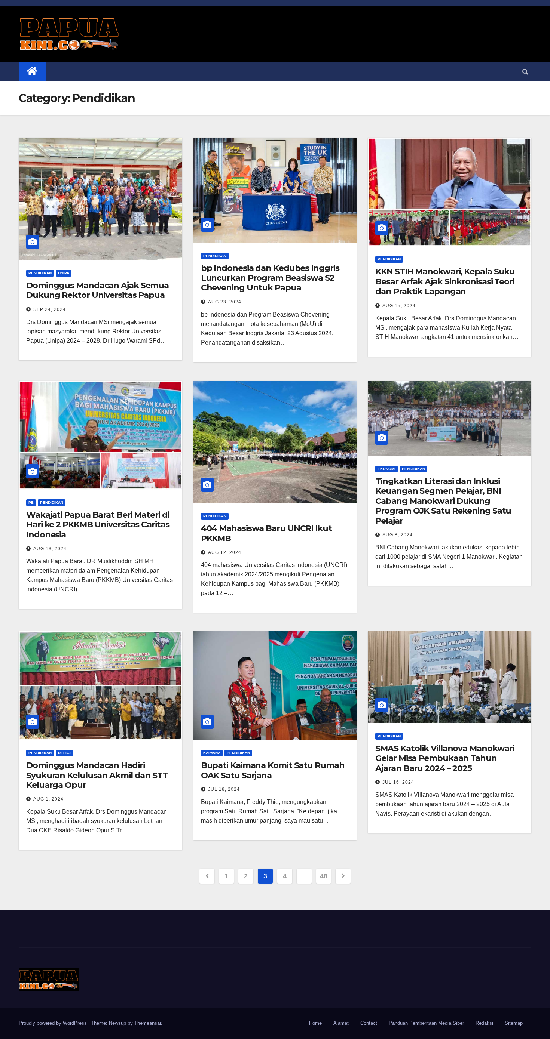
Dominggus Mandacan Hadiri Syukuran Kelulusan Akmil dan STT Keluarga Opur (97, 775)
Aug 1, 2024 (48, 799)
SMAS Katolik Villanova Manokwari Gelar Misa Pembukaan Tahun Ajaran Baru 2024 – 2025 (444, 758)
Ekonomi (386, 469)
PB (31, 502)
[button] (525, 72)
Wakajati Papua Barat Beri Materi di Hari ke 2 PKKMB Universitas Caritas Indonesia (97, 525)
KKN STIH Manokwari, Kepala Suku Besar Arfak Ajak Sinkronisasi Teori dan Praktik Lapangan (445, 281)
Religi (64, 753)
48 (323, 876)
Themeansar (147, 1023)
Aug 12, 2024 (224, 552)
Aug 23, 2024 (224, 302)
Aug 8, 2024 (397, 534)
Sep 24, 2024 (49, 309)
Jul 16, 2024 (398, 782)
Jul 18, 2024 (224, 789)
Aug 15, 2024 (399, 305)
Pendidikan (40, 273)
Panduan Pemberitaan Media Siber (426, 1023)
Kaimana (211, 753)
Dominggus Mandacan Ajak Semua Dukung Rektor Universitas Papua (97, 290)
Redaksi (484, 1023)
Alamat (341, 1023)
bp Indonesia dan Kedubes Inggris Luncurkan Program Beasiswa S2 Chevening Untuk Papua (270, 278)
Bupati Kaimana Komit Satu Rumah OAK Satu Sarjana (273, 770)
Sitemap (514, 1023)
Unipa (63, 273)
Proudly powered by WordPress (53, 1023)
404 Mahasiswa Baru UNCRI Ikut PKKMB (266, 533)
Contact (368, 1023)
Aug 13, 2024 (50, 548)
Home (315, 1023)
